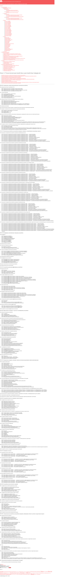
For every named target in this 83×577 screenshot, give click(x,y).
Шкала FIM (7, 47)
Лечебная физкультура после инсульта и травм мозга (11, 65)
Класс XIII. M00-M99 (8, 30)
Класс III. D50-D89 (8, 22)
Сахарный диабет (13, 574)
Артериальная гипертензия (8, 571)
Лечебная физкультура (15, 572)
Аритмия (1, 571)
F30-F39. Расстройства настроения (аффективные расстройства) (11, 77)
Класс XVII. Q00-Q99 (8, 33)
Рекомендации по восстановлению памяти (9, 57)
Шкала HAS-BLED (8, 40)
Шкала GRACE (7, 48)
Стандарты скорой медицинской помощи (13, 15)
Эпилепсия (38, 574)
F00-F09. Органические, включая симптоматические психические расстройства (13, 75)
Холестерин (27, 574)
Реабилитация (8, 574)
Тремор (16, 574)
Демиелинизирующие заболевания (35, 571)
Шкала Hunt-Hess (7, 44)
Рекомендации (5, 8)
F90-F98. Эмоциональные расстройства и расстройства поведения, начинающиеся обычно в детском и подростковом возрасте (20, 82)
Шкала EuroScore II (8, 49)
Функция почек (7, 50)
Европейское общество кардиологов (12, 10)
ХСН (25, 574)
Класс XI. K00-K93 (8, 28)
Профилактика (2, 574)
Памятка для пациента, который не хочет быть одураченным (12, 54)
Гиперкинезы (24, 571)
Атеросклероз (14, 571)
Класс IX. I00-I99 (7, 27)
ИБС (47, 571)
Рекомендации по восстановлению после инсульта (10, 56)
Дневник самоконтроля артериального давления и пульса (11, 53)
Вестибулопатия (21, 571)
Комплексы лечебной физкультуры (7, 64)
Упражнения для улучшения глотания (9, 67)
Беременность (17, 571)
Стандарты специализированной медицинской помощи (15, 16)
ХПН (23, 574)
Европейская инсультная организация (12, 12)
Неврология (7, 11)
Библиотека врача (4, 7)
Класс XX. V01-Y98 (8, 35)
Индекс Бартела (7, 46)
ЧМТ (30, 574)
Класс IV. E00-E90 (8, 23)
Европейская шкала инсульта (9, 43)
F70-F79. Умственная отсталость (6, 80)
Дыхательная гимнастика (7, 70)
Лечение (22, 572)
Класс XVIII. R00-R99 (8, 34)
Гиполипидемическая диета (7, 62)
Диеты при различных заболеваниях (8, 63)
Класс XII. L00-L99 (8, 29)
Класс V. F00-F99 (7, 24)
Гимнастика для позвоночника (7, 69)
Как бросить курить (6, 55)
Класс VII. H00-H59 (8, 25)
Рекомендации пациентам (5, 52)
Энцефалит (36, 574)
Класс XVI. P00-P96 (8, 32)
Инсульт (50, 571)
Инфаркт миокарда (3, 572)
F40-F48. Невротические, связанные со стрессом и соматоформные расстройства (14, 78)
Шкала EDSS (7, 42)
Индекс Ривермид (8, 45)
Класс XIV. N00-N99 (8, 31)
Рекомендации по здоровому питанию (9, 61)
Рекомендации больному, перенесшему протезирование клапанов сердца (14, 58)
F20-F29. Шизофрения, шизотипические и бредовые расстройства (11, 76)
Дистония (45, 571)
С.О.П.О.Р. (5, 51)
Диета (42, 571)
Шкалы (4, 36)
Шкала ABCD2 (7, 41)
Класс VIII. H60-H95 (8, 26)
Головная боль (28, 571)
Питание (3, 60)
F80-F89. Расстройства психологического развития (9, 81)
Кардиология (7, 9)
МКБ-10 (4, 20)
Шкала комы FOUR (8, 38)
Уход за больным (19, 574)
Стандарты (5, 13)
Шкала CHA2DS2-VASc (8, 39)
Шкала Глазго (7, 37)
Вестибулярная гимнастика (7, 68)
